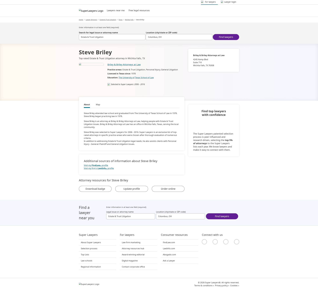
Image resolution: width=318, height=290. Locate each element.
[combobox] (112, 37)
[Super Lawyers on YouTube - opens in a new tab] (225, 241)
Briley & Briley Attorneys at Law (124, 64)
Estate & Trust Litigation (108, 20)
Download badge (95, 188)
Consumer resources (174, 235)
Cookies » (234, 285)
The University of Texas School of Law (136, 77)
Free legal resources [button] (139, 10)
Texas (120, 20)
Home (81, 20)
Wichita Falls (129, 20)
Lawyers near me (116, 10)
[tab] (87, 105)
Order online (168, 188)
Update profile (131, 188)
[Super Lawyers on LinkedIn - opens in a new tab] (236, 241)
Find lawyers (226, 37)
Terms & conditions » (204, 285)
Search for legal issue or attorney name (98, 32)
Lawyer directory (91, 20)
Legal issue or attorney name (120, 211)
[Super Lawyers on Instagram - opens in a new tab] (215, 241)
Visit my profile (96, 165)
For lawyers (127, 235)
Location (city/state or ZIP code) (161, 32)
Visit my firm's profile (99, 168)
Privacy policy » (222, 285)
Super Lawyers (88, 235)
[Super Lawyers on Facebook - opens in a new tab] (204, 241)
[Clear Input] (142, 37)
